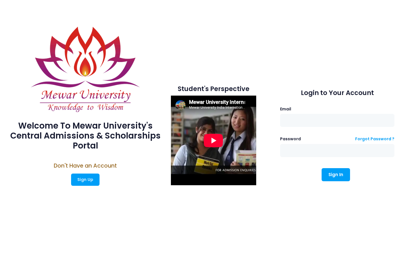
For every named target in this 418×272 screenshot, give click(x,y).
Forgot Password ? (374, 139)
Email (285, 109)
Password (290, 139)
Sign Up (85, 179)
